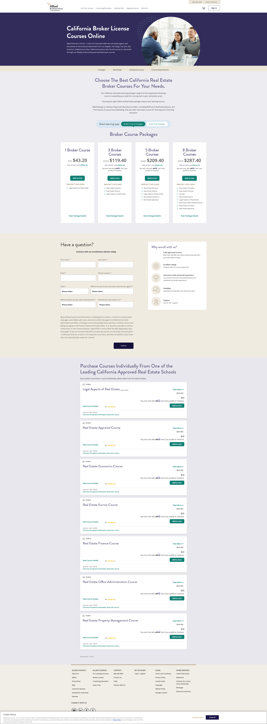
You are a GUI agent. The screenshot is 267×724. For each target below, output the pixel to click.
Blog (73, 685)
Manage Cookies (161, 693)
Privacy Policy (160, 677)
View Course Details (90, 406)
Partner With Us (211, 2)
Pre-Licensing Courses (101, 674)
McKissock (180, 677)
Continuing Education (103, 8)
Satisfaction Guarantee (80, 693)
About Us (144, 8)
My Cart (204, 8)
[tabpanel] (133, 177)
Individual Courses (136, 70)
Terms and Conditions (163, 674)
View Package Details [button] (77, 216)
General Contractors (183, 691)
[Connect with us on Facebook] (86, 710)
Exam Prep (97, 685)
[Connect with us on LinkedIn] (80, 710)
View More (177, 389)
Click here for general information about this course (101, 415)
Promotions (76, 681)
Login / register (140, 674)
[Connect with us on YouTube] (74, 710)
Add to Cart (77, 178)
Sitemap (75, 696)
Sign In (214, 8)
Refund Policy (160, 689)
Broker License (98, 677)
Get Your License (87, 8)
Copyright (158, 685)
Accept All (212, 717)
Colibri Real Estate (182, 674)
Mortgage (179, 688)
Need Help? (117, 70)
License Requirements (160, 70)
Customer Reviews (78, 689)
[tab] (133, 124)
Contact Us (118, 677)
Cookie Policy (160, 681)
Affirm (74, 677)
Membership (119, 8)
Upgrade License (132, 8)
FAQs (115, 681)
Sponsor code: (88, 412)
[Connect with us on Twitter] (92, 710)
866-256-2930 (197, 2)
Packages (101, 70)
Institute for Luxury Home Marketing (183, 682)
